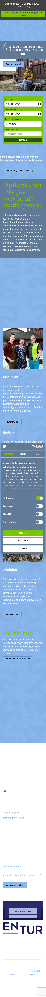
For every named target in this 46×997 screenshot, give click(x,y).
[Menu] (23, 55)
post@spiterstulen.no (13, 818)
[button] (23, 124)
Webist (33, 974)
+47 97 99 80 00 (11, 813)
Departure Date (11, 109)
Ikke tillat (23, 548)
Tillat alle (23, 533)
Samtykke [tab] (8, 454)
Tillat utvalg (23, 541)
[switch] (39, 506)
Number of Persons (12, 119)
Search (23, 140)
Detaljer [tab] (23, 454)
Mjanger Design (18, 991)
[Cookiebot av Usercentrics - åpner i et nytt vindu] (32, 446)
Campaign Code (11, 129)
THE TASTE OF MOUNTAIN (17, 658)
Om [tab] (37, 454)
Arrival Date (9, 99)
